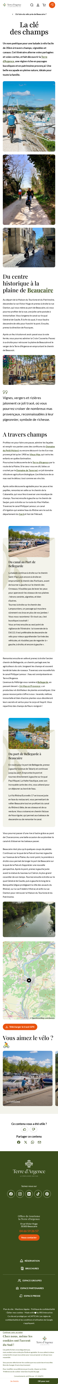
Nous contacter (29, 1237)
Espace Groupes (32, 1280)
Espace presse (32, 1295)
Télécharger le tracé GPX (21, 1026)
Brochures (32, 1268)
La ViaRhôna (13, 1101)
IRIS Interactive (46, 1312)
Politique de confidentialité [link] (43, 1309)
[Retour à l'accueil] (12, 5)
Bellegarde (42, 682)
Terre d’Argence (41, 462)
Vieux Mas (35, 454)
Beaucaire (40, 290)
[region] (29, 980)
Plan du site (8, 1309)
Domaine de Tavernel (27, 470)
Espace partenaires (32, 1288)
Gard (21, 514)
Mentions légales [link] (22, 1309)
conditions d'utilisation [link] (33, 1320)
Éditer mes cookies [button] (15, 1312)
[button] (32, 5)
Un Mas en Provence (30, 686)
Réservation (32, 1260)
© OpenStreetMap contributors (42, 1018)
